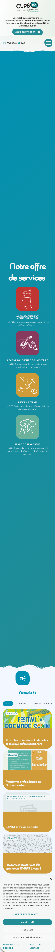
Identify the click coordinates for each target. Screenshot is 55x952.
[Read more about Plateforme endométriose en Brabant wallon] (27, 770)
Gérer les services (26, 914)
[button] (50, 878)
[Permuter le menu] (48, 43)
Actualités (12, 713)
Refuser (27, 930)
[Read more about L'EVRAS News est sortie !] (27, 812)
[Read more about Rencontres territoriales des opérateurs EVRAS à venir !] (27, 854)
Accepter (27, 922)
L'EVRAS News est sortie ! (22, 827)
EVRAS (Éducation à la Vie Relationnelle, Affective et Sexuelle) (26, 797)
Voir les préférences (27, 938)
